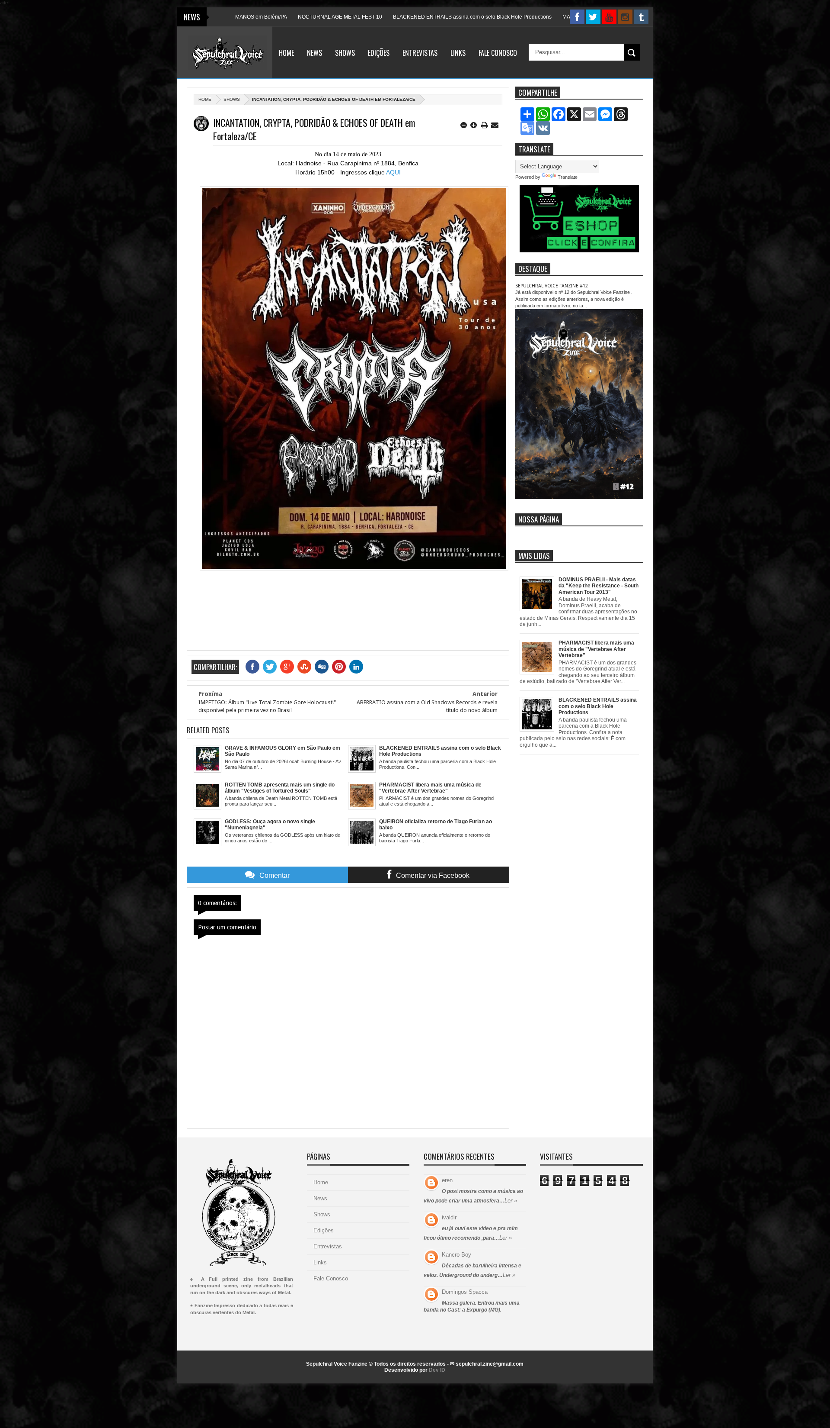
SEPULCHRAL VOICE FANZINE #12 (551, 286)
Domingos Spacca (465, 1292)
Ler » (510, 1200)
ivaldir (449, 1217)
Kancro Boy (456, 1254)
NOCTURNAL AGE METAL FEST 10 (277, 17)
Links (458, 53)
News (314, 53)
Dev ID (437, 1370)
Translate (568, 177)
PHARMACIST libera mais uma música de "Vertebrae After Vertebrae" (596, 649)
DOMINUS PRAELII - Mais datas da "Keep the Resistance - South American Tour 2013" (598, 586)
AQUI (393, 172)
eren (447, 1180)
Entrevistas (419, 53)
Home (286, 53)
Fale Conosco (498, 53)
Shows (345, 53)
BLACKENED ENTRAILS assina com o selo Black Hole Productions (409, 17)
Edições (378, 53)
